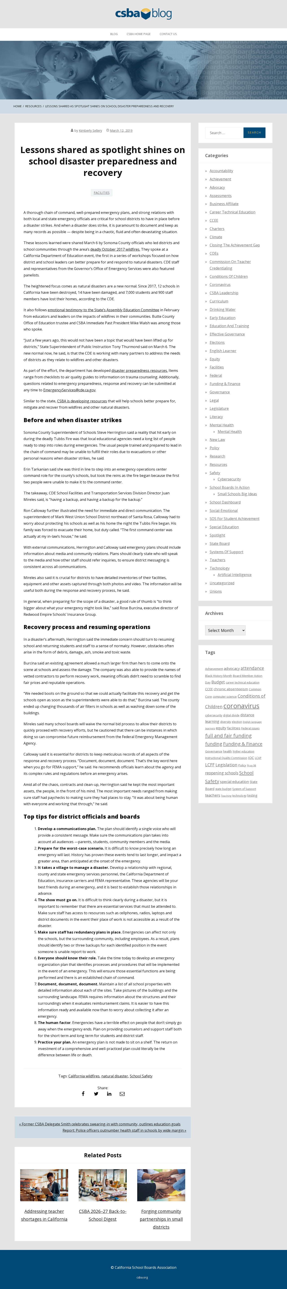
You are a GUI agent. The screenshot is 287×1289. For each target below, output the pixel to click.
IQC (251, 757)
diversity (225, 722)
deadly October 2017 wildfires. (115, 249)
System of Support (244, 789)
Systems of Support (226, 551)
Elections (217, 342)
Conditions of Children (229, 276)
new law (217, 439)
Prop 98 (251, 765)
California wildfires (84, 1076)
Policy (214, 447)
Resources (218, 464)
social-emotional (224, 510)
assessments (221, 195)
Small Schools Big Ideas (237, 493)
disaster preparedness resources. (139, 370)
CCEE (214, 220)
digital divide (231, 715)
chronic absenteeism (231, 689)
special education (234, 781)
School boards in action (230, 487)
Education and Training (229, 325)
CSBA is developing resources (82, 401)
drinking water (223, 309)
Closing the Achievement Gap (235, 245)
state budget (223, 789)
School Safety (141, 1076)
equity (215, 358)
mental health (222, 424)
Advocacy (217, 187)
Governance (220, 391)
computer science (225, 696)
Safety (215, 472)
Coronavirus (220, 284)
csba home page (139, 34)
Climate (216, 236)
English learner (223, 350)
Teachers (217, 559)
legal (214, 400)
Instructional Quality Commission (226, 758)
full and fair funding (228, 735)
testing (252, 795)
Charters (217, 228)
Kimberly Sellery (90, 130)
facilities (102, 193)
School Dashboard (225, 502)
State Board (220, 543)
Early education (222, 317)
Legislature (219, 408)
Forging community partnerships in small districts (161, 1219)
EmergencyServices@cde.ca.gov (69, 390)
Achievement (220, 179)
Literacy (216, 416)
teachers (212, 795)
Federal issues (250, 728)
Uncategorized (222, 582)
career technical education (242, 682)
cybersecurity (229, 479)
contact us (168, 34)
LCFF (210, 764)
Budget (218, 682)
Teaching (226, 795)
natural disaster (114, 1076)
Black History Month (218, 675)
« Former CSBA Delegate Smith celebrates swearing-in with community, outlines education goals (99, 1124)
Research (217, 456)
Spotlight (217, 535)
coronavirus (241, 705)
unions (216, 591)
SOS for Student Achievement (234, 518)
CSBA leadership (224, 292)
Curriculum (219, 300)
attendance (252, 668)
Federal (216, 375)
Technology (220, 568)
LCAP (258, 758)
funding (213, 744)
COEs (214, 253)
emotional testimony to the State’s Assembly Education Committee (103, 309)
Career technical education (232, 212)
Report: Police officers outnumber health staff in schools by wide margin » (124, 1130)
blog (114, 34)
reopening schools (221, 773)
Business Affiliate (224, 203)
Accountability (221, 170)
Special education (224, 526)
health (227, 751)
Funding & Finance (225, 383)
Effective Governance (227, 334)
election (237, 722)
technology (239, 795)
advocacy (232, 668)
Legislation (226, 764)
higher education (243, 751)
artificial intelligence (235, 574)
